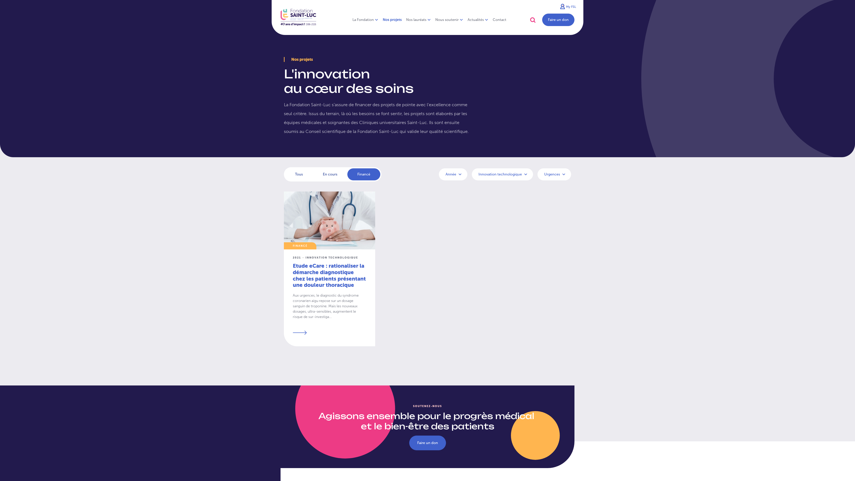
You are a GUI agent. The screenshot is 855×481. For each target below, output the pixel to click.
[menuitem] (392, 19)
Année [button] (451, 174)
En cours (330, 174)
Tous (299, 174)
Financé (363, 174)
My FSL (571, 7)
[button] (532, 20)
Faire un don (558, 20)
